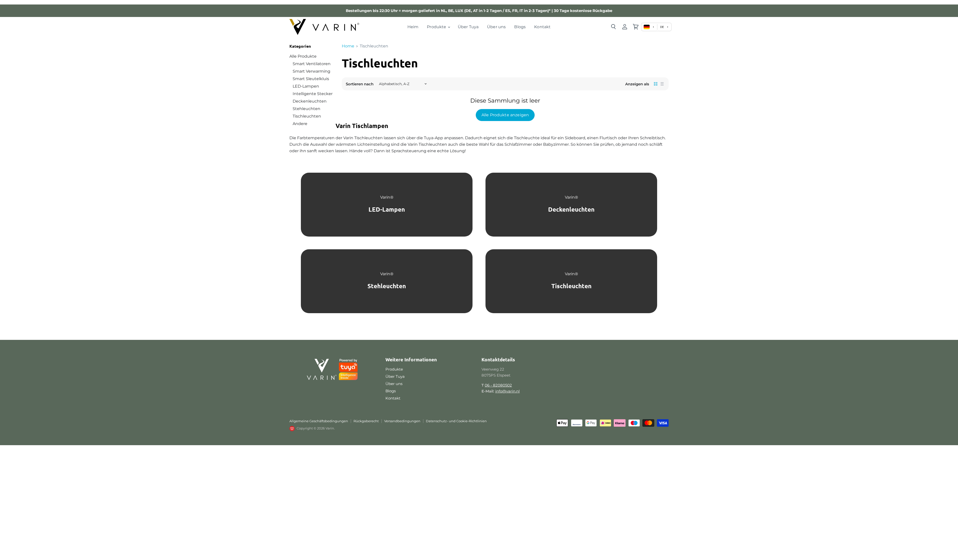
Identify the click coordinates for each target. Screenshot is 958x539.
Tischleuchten (307, 116)
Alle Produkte (303, 56)
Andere (300, 123)
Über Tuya (468, 26)
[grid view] (655, 83)
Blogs (520, 26)
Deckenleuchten (310, 101)
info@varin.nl (507, 391)
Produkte (437, 26)
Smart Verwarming (311, 71)
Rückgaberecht (366, 421)
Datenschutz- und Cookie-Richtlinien (456, 421)
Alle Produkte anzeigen (505, 115)
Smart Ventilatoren (312, 63)
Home (348, 46)
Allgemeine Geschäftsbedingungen (318, 421)
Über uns (496, 26)
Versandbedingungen (402, 421)
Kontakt (542, 26)
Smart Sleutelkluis (311, 78)
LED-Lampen (306, 86)
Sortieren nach (359, 84)
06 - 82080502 (498, 385)
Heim (413, 26)
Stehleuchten (306, 108)
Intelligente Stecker (313, 93)
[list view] (662, 83)
